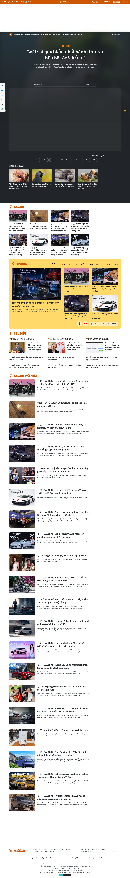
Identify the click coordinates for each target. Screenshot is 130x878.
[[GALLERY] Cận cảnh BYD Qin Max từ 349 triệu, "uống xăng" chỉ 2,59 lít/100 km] (22, 650)
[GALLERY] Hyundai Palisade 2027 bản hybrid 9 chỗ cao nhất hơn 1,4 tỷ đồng (63, 623)
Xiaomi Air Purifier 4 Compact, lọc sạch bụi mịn (64, 730)
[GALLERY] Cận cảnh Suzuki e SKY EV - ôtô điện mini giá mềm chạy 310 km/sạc (61, 754)
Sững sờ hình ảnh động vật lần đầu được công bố (41, 185)
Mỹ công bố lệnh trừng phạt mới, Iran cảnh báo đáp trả (64, 366)
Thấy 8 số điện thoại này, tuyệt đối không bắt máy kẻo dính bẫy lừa (102, 366)
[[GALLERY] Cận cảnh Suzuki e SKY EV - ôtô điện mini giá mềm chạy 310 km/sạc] (22, 759)
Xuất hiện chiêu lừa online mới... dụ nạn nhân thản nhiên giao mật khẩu (112, 346)
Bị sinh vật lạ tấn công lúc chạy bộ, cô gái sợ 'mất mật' (65, 185)
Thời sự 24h (56, 34)
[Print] (2, 100)
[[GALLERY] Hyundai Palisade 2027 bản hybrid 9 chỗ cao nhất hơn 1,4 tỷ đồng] (22, 628)
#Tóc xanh (63, 160)
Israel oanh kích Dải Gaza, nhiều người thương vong (62, 359)
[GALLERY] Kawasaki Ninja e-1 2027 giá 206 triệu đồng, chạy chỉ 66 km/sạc (62, 579)
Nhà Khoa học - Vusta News (30, 34)
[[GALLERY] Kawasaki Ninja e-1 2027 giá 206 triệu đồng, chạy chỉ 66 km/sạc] (22, 584)
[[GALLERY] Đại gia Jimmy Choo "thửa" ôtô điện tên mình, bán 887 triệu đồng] (80, 240)
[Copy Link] (2, 104)
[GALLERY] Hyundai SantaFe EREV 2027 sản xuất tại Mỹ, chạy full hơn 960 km (59, 227)
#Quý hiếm (86, 160)
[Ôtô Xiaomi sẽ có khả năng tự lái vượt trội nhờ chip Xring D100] (36, 284)
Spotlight (77, 34)
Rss (119, 850)
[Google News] (2, 109)
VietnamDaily (112, 323)
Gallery (65, 46)
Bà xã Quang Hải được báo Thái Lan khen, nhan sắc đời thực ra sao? (62, 688)
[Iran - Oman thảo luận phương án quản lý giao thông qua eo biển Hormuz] (56, 347)
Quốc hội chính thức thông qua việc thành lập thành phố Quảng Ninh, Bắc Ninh (25, 366)
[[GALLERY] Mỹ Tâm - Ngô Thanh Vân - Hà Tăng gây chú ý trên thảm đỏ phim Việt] (18, 240)
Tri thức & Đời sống (67, 34)
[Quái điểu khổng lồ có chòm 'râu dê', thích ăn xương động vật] (88, 175)
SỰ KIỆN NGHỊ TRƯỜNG (22, 339)
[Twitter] (2, 95)
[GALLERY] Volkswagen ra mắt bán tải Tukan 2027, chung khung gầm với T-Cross (62, 775)
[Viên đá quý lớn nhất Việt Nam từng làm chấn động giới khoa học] (19, 175)
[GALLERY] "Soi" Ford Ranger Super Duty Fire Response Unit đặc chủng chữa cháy (59, 251)
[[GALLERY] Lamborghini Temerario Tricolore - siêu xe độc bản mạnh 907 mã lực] (39, 240)
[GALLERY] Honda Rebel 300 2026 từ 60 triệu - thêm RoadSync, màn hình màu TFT (18, 227)
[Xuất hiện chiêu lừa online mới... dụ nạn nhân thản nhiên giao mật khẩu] (94, 347)
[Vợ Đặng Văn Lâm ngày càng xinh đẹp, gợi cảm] (22, 562)
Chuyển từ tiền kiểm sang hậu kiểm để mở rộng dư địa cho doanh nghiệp (35, 346)
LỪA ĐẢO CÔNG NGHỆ (98, 339)
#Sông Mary (43, 160)
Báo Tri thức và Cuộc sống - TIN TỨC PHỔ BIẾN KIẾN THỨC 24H (65, 1)
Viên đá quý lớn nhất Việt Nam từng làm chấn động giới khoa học (18, 186)
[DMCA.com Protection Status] (65, 875)
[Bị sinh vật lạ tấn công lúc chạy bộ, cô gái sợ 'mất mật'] (65, 175)
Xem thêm (82, 34)
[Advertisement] (65, 18)
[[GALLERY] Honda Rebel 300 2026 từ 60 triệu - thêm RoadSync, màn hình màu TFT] (18, 216)
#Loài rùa (54, 160)
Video (67, 264)
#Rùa (94, 160)
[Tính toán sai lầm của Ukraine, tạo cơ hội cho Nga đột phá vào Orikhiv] (39, 216)
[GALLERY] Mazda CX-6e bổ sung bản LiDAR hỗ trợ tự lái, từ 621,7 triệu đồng (62, 666)
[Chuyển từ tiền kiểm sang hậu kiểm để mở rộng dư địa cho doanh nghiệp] (17, 347)
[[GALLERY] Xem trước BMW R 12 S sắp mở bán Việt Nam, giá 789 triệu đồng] (22, 606)
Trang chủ (10, 34)
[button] (124, 110)
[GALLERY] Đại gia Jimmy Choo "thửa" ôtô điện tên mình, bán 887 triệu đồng (80, 251)
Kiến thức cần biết (45, 34)
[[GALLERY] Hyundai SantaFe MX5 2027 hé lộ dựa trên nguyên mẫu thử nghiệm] (22, 802)
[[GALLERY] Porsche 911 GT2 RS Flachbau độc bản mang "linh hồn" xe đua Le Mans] (22, 715)
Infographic (95, 264)
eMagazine (112, 264)
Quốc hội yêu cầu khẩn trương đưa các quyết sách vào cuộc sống (26, 359)
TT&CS (96, 323)
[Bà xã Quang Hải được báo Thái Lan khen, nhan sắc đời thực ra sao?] (22, 693)
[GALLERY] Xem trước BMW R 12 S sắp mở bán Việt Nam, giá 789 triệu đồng (63, 601)
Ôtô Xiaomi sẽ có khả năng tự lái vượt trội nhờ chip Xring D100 (35, 304)
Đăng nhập (117, 34)
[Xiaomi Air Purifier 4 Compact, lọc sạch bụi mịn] (22, 737)
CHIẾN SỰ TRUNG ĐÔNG (61, 339)
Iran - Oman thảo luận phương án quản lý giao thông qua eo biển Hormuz (74, 346)
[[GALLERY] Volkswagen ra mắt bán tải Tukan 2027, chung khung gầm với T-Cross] (22, 781)
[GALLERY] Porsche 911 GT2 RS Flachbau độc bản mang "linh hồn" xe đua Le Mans (62, 710)
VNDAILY (105, 2)
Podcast (79, 264)
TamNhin (125, 2)
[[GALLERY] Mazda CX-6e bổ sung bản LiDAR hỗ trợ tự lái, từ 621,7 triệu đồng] (22, 671)
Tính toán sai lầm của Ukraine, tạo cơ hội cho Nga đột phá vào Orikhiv (38, 226)
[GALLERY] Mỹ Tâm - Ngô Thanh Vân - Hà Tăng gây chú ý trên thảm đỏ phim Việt (18, 251)
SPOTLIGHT (23, 263)
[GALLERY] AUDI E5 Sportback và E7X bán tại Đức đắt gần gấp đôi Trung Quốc (80, 227)
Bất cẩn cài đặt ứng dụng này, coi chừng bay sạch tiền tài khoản (101, 359)
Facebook (114, 850)
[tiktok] (79, 323)
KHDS (95, 2)
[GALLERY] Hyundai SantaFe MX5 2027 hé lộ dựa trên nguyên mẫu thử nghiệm (62, 797)
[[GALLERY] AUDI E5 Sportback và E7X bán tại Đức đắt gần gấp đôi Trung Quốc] (80, 216)
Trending (17, 34)
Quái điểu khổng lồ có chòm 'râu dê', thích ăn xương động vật (87, 186)
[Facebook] (2, 85)
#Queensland (74, 160)
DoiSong (116, 2)
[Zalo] (2, 90)
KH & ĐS (103, 323)
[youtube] (85, 323)
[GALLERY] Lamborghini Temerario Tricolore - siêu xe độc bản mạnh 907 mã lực (38, 251)
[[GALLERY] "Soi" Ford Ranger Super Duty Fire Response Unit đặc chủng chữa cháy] (60, 240)
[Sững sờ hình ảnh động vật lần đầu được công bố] (42, 175)
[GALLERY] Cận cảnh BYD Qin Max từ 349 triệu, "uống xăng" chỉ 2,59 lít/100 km (60, 645)
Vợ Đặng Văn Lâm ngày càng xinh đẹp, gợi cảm (63, 555)
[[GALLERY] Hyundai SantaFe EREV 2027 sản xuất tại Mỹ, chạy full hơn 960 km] (60, 216)
